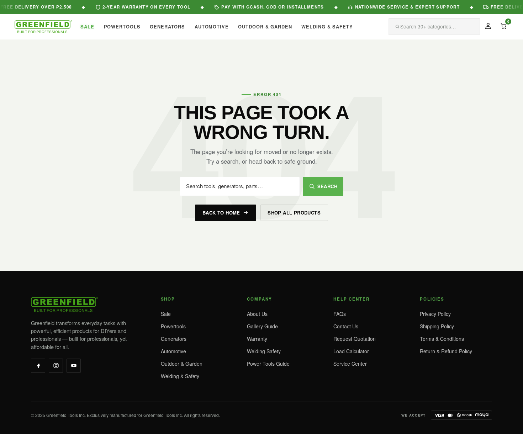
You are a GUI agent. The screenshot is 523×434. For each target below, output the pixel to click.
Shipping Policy (437, 326)
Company (259, 299)
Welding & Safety (180, 376)
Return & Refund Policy (446, 351)
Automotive (173, 351)
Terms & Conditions (442, 338)
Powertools (173, 326)
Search (327, 186)
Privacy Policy (435, 313)
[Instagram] (56, 366)
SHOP (168, 299)
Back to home (221, 212)
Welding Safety (264, 351)
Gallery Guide (262, 326)
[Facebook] (38, 366)
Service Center (350, 363)
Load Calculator (351, 351)
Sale (166, 313)
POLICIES (432, 299)
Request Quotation (354, 338)
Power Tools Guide (268, 363)
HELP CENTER (351, 299)
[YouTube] (74, 366)
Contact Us (345, 326)
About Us (257, 313)
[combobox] (425, 27)
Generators (173, 338)
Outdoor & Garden (181, 363)
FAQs (339, 313)
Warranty (257, 338)
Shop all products (294, 212)
